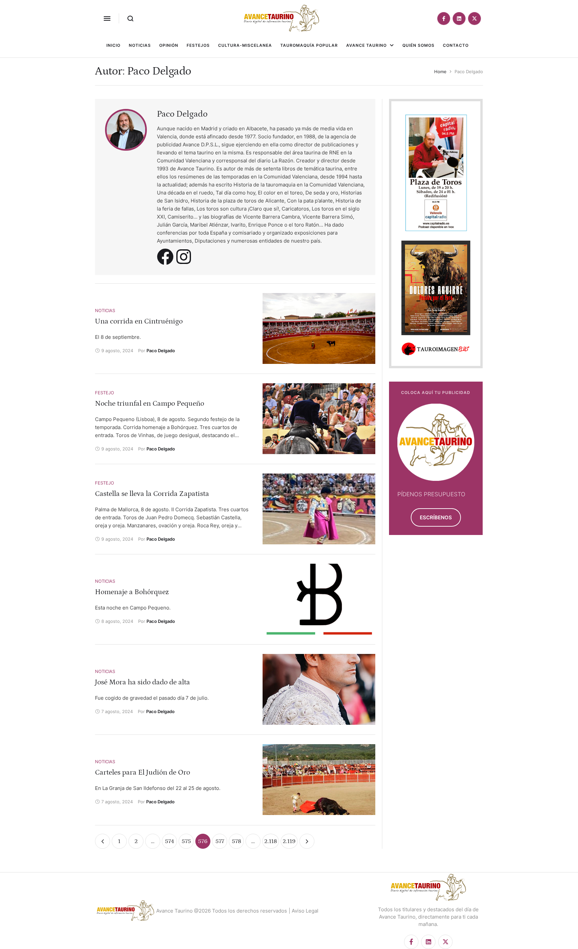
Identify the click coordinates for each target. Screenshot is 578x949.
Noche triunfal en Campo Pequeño (149, 403)
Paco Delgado (182, 114)
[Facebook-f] (443, 18)
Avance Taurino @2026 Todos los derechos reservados (221, 911)
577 (219, 841)
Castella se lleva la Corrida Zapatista (152, 494)
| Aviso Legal (303, 911)
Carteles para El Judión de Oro (142, 772)
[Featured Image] (319, 328)
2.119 (289, 841)
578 (236, 841)
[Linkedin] (459, 18)
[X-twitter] (474, 18)
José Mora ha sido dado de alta (142, 682)
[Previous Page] (102, 841)
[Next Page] (306, 841)
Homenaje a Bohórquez (132, 592)
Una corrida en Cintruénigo (139, 321)
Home (440, 71)
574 (169, 841)
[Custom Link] (165, 256)
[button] (107, 18)
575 (186, 841)
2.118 (270, 841)
